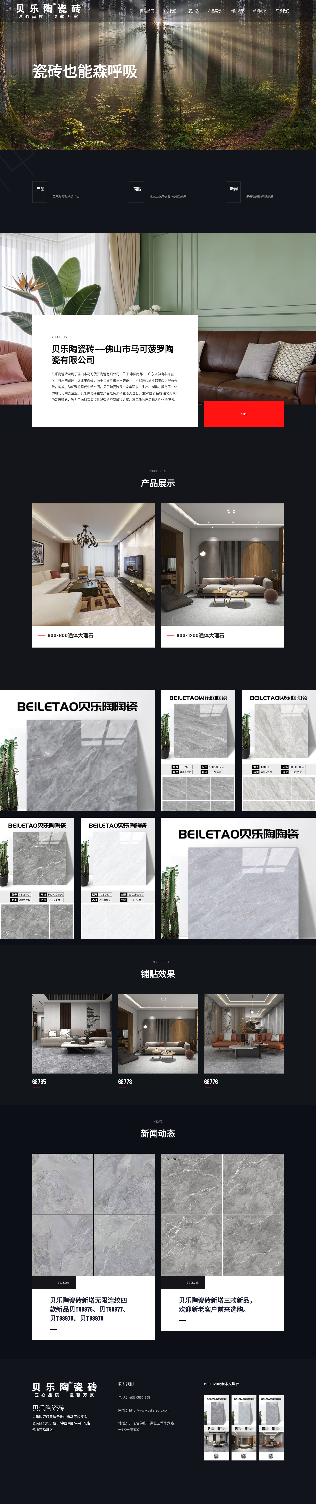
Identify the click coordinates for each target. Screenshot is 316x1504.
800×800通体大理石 (71, 635)
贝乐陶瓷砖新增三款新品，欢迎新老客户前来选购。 (217, 1304)
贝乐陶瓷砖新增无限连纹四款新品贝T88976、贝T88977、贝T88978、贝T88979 (89, 1309)
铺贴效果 (237, 11)
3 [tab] (74, 129)
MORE (244, 414)
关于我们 (169, 11)
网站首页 (147, 11)
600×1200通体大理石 (200, 635)
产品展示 (215, 11)
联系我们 (282, 11)
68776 (211, 1081)
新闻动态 (260, 11)
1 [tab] (61, 129)
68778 (125, 1081)
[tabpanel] (158, 75)
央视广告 (192, 11)
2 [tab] (68, 129)
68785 (39, 1081)
